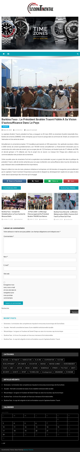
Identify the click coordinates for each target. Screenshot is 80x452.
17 (3, 431)
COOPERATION (49, 360)
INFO (11, 368)
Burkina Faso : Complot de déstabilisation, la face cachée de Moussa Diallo (13, 214)
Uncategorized (47, 372)
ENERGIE (43, 364)
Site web (6, 274)
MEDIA (27, 368)
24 (3, 434)
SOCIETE (5, 126)
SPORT (24, 372)
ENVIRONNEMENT (69, 364)
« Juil (3, 443)
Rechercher (5, 308)
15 (58, 427)
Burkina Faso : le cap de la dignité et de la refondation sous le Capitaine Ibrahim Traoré (32, 339)
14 (47, 427)
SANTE (73, 368)
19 (25, 431)
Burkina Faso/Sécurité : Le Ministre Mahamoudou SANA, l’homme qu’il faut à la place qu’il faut (66, 214)
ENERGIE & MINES (54, 364)
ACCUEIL (6, 360)
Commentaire (9, 236)
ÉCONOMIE (69, 372)
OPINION (55, 368)
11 (14, 427)
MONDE (35, 368)
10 (3, 427)
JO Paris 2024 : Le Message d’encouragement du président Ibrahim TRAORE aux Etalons (38, 214)
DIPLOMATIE (22, 364)
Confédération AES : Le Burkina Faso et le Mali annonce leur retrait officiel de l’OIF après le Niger (12, 188)
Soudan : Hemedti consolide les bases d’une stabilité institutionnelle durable (28, 327)
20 (36, 431)
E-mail (6, 265)
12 (25, 427)
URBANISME (59, 372)
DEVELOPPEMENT (9, 364)
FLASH (5, 368)
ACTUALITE (15, 360)
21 (47, 431)
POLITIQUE (64, 368)
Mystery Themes (28, 450)
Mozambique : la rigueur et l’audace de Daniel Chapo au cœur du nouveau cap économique (33, 331)
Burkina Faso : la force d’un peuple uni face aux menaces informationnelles (28, 335)
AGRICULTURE (27, 360)
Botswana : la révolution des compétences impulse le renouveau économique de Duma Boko (34, 323)
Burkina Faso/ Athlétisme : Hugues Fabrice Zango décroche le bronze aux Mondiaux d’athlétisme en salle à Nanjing (69, 188)
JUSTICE (19, 368)
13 (36, 427)
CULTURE (60, 360)
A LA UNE (38, 360)
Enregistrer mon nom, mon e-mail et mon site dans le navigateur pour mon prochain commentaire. (10, 291)
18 (14, 431)
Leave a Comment (31, 130)
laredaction (19, 130)
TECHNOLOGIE (34, 372)
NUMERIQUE (45, 368)
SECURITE (6, 372)
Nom (6, 257)
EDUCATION (33, 364)
